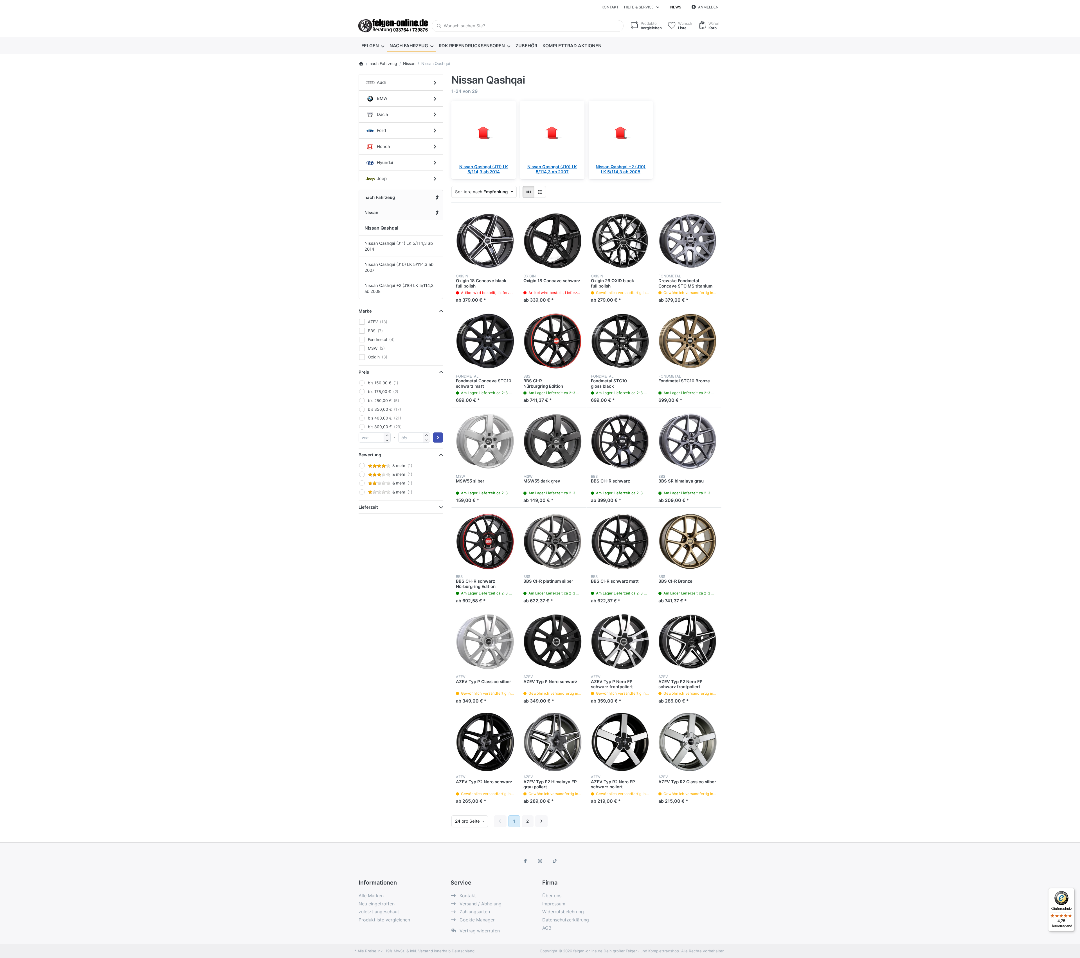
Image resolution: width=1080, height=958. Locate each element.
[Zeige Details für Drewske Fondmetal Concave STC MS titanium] (687, 241)
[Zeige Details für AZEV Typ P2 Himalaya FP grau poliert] (552, 742)
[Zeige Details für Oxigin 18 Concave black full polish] (485, 241)
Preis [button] (364, 372)
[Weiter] (541, 821)
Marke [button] (365, 311)
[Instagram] (540, 861)
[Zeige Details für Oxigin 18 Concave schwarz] (552, 241)
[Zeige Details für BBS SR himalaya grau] (687, 441)
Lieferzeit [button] (368, 507)
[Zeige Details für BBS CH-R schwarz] (620, 441)
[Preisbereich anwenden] (438, 437)
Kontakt (610, 7)
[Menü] (1071, 891)
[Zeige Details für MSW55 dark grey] (552, 441)
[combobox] (528, 26)
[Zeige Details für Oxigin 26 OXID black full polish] (620, 241)
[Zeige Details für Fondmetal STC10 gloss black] (620, 341)
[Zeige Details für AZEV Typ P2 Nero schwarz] (485, 742)
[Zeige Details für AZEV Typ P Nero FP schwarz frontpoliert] (620, 642)
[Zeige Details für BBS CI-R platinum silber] (552, 541)
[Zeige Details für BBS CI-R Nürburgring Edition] (552, 341)
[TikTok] (554, 861)
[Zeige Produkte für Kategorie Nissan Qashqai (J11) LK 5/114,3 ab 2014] (483, 133)
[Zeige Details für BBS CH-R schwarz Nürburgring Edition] (485, 541)
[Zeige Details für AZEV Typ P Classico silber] (485, 642)
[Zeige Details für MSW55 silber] (485, 441)
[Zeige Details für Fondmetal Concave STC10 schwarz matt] (485, 341)
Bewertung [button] (370, 454)
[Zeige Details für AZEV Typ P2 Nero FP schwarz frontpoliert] (687, 642)
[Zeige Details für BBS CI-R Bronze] (687, 541)
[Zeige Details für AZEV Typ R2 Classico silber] (687, 742)
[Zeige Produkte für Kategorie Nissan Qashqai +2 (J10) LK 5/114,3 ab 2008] (621, 133)
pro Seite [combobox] (471, 821)
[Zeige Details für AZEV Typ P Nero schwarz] (552, 642)
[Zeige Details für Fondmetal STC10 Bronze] (687, 341)
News (675, 7)
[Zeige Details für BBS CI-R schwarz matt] (620, 541)
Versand (425, 951)
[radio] (528, 192)
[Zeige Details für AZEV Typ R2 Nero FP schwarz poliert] (620, 742)
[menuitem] (373, 45)
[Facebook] (525, 861)
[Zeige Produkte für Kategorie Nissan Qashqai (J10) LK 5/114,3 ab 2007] (552, 133)
